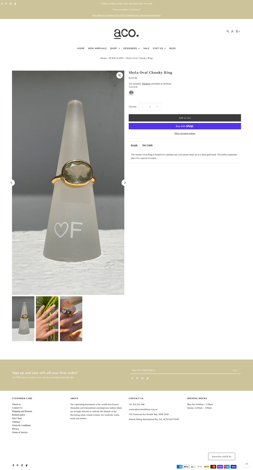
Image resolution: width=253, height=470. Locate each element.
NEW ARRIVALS (97, 48)
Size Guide (147, 145)
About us (16, 404)
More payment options (185, 133)
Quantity (133, 106)
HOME (81, 48)
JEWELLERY (116, 58)
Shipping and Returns (22, 411)
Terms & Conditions (21, 425)
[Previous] (11, 183)
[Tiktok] (15, 4)
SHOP (113, 48)
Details (134, 145)
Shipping (146, 83)
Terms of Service (20, 432)
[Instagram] (10, 4)
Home (103, 58)
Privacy (15, 429)
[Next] (125, 183)
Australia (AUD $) (221, 456)
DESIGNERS (130, 48)
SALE (146, 48)
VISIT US (158, 48)
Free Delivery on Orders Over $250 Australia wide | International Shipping (127, 15)
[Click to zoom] (119, 75)
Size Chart (17, 418)
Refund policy (18, 415)
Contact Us (17, 408)
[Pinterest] (6, 4)
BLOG (172, 48)
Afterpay (16, 422)
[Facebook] (2, 4)
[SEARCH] (228, 31)
